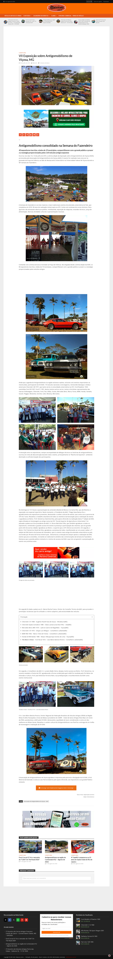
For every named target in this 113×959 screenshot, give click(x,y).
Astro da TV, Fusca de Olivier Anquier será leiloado (101, 21)
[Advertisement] (56, 40)
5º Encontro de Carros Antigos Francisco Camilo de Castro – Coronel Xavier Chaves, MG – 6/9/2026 (14, 22)
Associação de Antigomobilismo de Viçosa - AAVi (36, 801)
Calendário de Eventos (40, 16)
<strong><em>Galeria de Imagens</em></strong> (57, 788)
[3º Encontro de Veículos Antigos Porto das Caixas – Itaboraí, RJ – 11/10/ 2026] (58, 21)
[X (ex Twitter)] (14, 920)
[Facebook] (9, 920)
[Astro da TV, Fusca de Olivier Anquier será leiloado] (93, 21)
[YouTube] (26, 920)
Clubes (53, 16)
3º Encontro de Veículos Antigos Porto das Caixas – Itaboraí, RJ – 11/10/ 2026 (67, 21)
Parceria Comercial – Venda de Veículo (71, 16)
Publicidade (106, 1)
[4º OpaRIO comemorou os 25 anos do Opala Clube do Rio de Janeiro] (82, 846)
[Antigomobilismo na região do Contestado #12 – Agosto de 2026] (40, 21)
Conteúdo (26, 16)
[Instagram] (5, 920)
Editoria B (34, 63)
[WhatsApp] (18, 920)
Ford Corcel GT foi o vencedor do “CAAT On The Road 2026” (31, 21)
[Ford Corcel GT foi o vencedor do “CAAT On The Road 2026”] (23, 21)
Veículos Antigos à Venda (12, 16)
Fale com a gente (98, 1)
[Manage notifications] (109, 955)
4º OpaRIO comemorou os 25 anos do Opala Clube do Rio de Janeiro (81, 859)
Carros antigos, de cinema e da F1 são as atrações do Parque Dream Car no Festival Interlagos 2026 (84, 22)
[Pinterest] (22, 920)
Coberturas (22, 52)
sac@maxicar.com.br (71, 957)
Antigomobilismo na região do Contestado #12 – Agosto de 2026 (49, 21)
